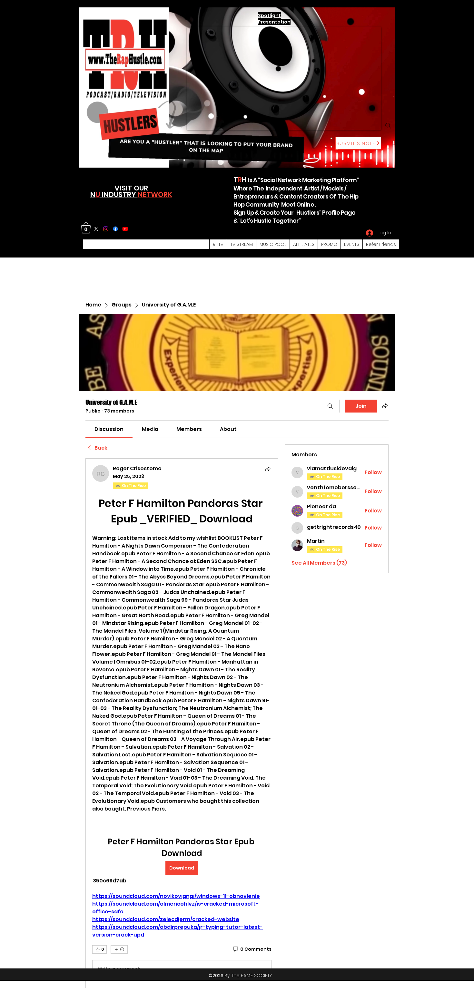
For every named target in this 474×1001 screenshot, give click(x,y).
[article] (181, 723)
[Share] (268, 469)
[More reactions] (119, 949)
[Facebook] (115, 229)
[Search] (388, 125)
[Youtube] (125, 229)
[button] (86, 228)
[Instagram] (106, 229)
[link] (108, 429)
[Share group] (385, 406)
